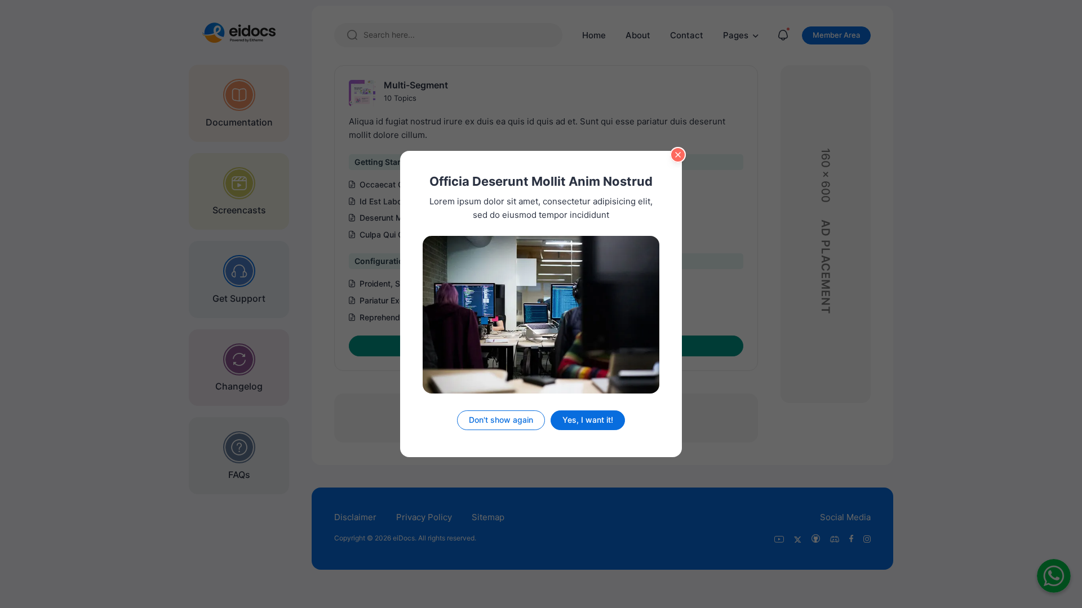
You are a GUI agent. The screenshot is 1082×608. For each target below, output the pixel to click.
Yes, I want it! (587, 419)
